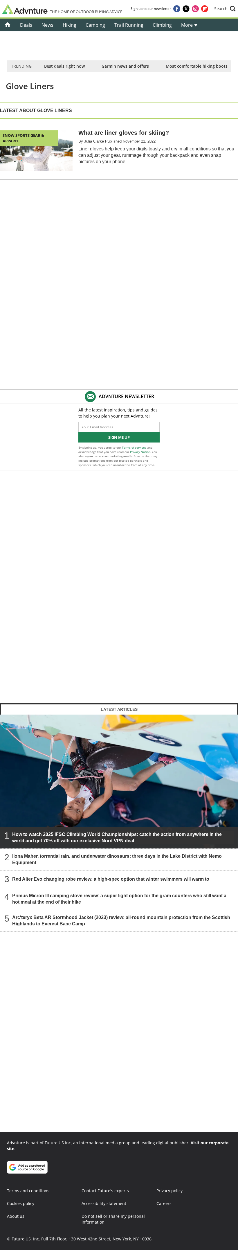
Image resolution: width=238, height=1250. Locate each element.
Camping (95, 25)
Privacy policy (169, 1190)
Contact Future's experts (105, 1190)
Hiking (69, 25)
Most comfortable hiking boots (197, 66)
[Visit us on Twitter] (186, 8)
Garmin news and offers (125, 66)
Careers (164, 1203)
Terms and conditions (28, 1190)
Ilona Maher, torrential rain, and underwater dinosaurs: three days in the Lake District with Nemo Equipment (117, 859)
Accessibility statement (104, 1203)
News (47, 25)
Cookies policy (20, 1203)
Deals (26, 25)
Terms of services (134, 447)
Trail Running (128, 25)
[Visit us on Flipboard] (204, 8)
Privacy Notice (140, 452)
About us (15, 1216)
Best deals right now (64, 66)
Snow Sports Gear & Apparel (23, 138)
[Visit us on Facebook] (176, 8)
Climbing (162, 25)
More (187, 25)
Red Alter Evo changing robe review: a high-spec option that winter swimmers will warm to (110, 878)
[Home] (7, 25)
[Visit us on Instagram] (195, 8)
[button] (225, 9)
